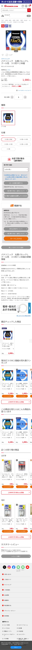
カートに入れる (16, 238)
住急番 (20, 628)
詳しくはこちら (27, 1)
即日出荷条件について (16, 229)
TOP (2, 20)
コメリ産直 (7, 624)
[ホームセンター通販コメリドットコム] (11, 6)
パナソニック (5, 59)
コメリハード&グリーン (9, 635)
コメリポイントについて (24, 90)
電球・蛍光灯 (24, 20)
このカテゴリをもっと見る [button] (16, 402)
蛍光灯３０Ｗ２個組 (18, 22)
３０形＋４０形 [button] (8, 144)
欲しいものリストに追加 (16, 247)
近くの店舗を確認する (16, 183)
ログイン (18, 551)
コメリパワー (21, 634)
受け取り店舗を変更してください (16, 196)
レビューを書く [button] (16, 556)
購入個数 (7, 97)
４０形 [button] (8, 149)
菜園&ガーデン (8, 631)
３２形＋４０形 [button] (24, 144)
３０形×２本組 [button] (8, 139)
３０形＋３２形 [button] (24, 139)
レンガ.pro (7, 628)
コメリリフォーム (23, 624)
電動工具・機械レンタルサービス (23, 639)
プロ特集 (6, 638)
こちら (8, 69)
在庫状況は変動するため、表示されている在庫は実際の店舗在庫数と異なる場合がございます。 (16, 177)
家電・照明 (8, 20)
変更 (29, 15)
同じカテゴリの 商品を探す (24, 315)
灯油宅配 (20, 631)
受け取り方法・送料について (16, 191)
